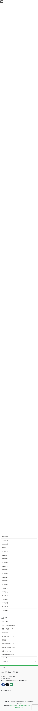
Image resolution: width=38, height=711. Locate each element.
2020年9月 (5, 599)
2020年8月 (5, 603)
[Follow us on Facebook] (3, 684)
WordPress (13, 705)
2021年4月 (5, 577)
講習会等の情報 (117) (8, 643)
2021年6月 (5, 570)
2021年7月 (5, 566)
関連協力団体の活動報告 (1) (9, 647)
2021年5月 (5, 573)
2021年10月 (5, 555)
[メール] (11, 684)
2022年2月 (5, 540)
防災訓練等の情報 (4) (8, 654)
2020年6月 (5, 606)
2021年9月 (5, 559)
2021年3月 (5, 581)
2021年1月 (5, 588)
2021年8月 (5, 562)
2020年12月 (5, 592)
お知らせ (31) (6, 621)
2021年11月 (5, 551)
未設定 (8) (5, 640)
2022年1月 (5, 544)
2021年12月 (5, 547)
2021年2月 (5, 584)
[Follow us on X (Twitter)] (7, 684)
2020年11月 (5, 595)
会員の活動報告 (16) (7, 629)
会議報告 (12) (6, 632)
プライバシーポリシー (7, 667)
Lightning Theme (22, 705)
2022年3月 (5, 536)
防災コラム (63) (6, 651)
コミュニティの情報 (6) (8, 625)
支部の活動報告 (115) (8, 636)
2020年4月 (5, 610)
